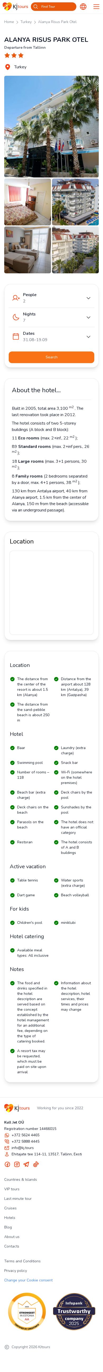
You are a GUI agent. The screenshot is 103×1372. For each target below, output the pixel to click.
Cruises (10, 1208)
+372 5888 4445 (25, 1141)
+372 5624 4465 (25, 1135)
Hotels (9, 1217)
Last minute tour (18, 1198)
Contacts (11, 1246)
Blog (8, 1227)
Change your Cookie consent (28, 1280)
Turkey (26, 21)
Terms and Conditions (22, 1261)
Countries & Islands (20, 1179)
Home (9, 21)
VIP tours (12, 1189)
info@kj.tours (23, 1147)
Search (52, 357)
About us (12, 1236)
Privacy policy (15, 1270)
